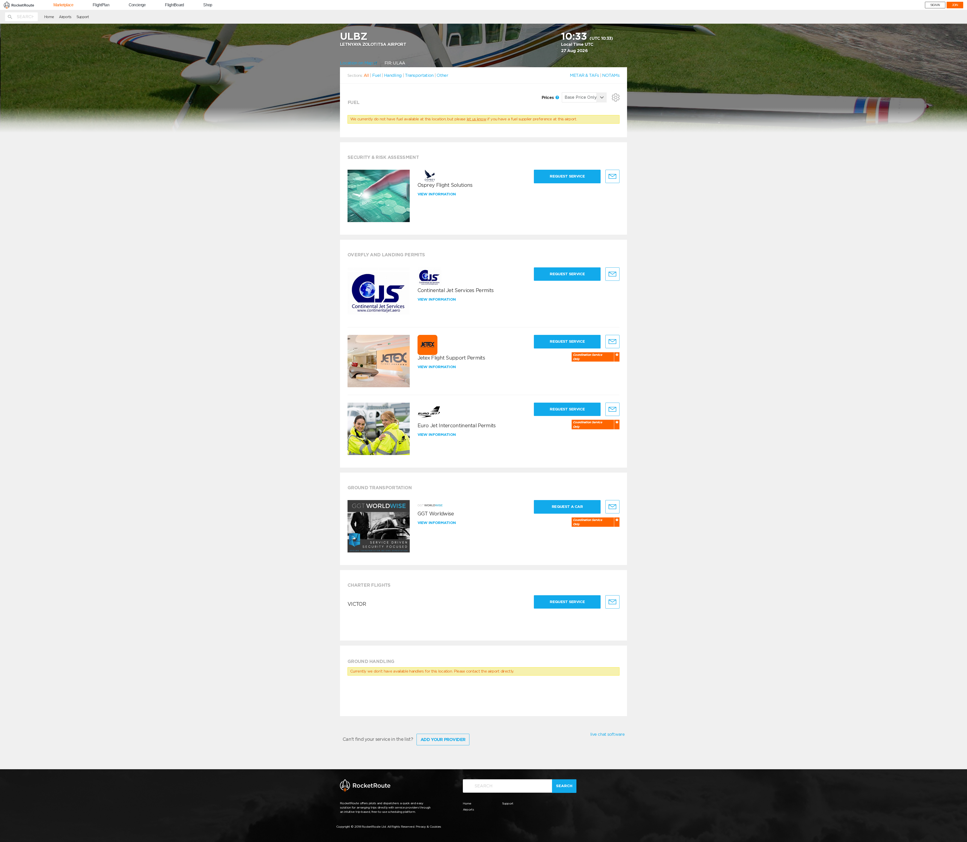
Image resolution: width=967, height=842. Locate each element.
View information (437, 194)
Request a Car (567, 506)
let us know (476, 119)
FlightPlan (101, 5)
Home (49, 17)
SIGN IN (935, 5)
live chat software (607, 734)
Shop (207, 5)
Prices (548, 97)
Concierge (137, 5)
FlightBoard (174, 5)
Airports (65, 17)
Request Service (567, 176)
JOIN (955, 5)
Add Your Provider (443, 739)
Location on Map (357, 62)
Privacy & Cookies (428, 826)
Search (564, 786)
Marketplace (63, 5)
